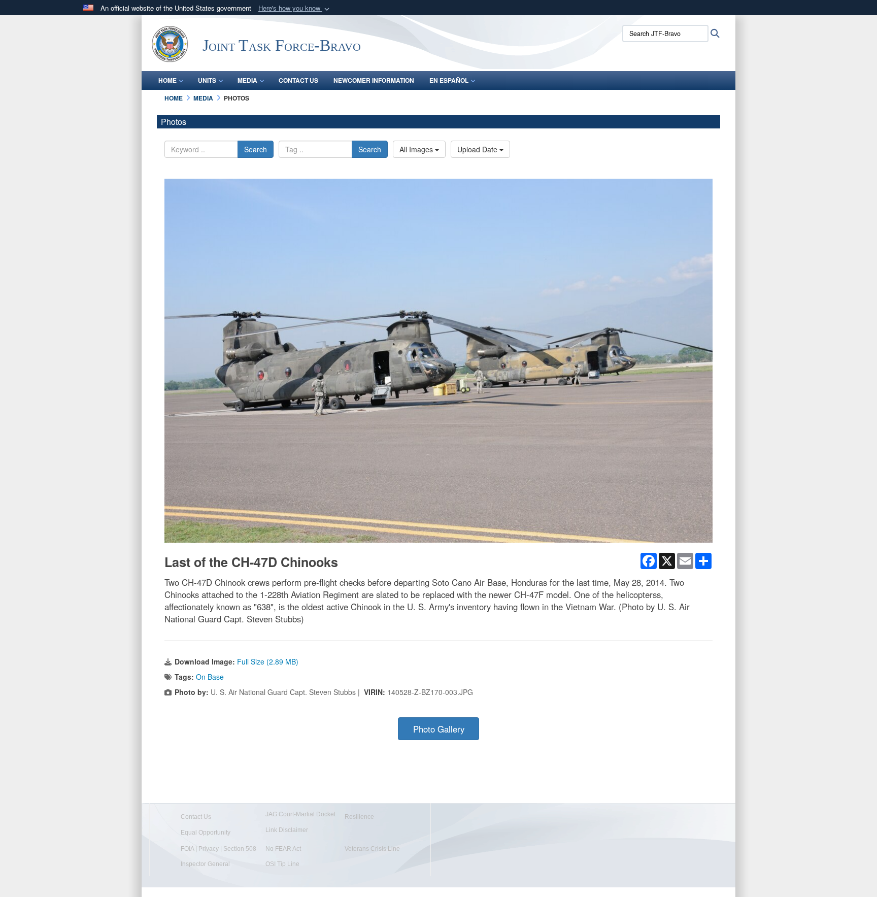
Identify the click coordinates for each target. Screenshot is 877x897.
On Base (210, 677)
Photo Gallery (438, 729)
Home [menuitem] (167, 80)
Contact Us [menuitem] (298, 80)
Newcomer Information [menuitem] (373, 80)
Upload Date (478, 149)
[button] (294, 8)
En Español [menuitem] (448, 80)
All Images (417, 149)
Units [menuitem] (207, 80)
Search (255, 149)
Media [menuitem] (247, 80)
